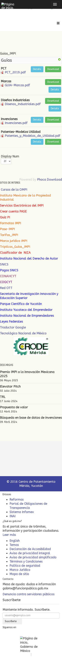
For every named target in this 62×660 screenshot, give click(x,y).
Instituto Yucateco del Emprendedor (26, 310)
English (14, 541)
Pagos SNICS (9, 270)
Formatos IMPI (10, 223)
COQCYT (6, 282)
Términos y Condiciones (26, 561)
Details (37, 69)
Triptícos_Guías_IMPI (15, 247)
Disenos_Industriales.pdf (23, 104)
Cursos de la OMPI (14, 189)
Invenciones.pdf (16, 123)
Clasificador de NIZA (15, 253)
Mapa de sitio (19, 574)
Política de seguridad (24, 566)
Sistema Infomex (21, 512)
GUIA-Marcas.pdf (17, 85)
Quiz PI (5, 217)
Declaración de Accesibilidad (30, 549)
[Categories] (59, 59)
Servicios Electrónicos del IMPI (22, 205)
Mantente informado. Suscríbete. (26, 610)
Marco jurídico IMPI (13, 241)
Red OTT (6, 288)
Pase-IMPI (7, 229)
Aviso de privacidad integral (29, 553)
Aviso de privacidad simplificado (32, 557)
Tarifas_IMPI (9, 235)
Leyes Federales (11, 321)
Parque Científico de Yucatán (21, 304)
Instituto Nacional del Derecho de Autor (29, 258)
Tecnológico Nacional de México (23, 333)
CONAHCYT (8, 276)
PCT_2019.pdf (15, 72)
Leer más (9, 535)
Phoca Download (49, 179)
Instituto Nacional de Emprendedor (25, 316)
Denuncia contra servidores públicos (28, 594)
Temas (14, 545)
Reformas (16, 499)
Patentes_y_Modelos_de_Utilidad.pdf (32, 136)
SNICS (4, 264)
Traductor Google (13, 327)
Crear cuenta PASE (13, 211)
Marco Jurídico (19, 570)
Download (53, 69)
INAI (12, 516)
